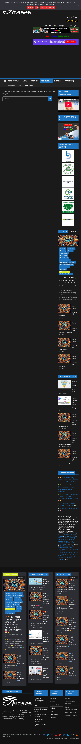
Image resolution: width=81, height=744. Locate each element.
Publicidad (61, 559)
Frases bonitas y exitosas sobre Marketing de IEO (68, 280)
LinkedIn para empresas (65, 557)
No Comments (63, 393)
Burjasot (66, 534)
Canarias (67, 543)
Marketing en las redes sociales (68, 551)
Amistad (14, 593)
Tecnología (45, 81)
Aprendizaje (71, 248)
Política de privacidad (61, 738)
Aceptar (30, 7)
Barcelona (61, 539)
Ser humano (9, 611)
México (60, 544)
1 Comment (66, 428)
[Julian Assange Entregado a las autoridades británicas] (36, 579)
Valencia (73, 533)
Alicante (72, 539)
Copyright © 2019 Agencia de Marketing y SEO (17, 734)
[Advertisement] (40, 63)
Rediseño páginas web (65, 548)
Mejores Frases (64, 267)
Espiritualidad (18, 602)
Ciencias (70, 251)
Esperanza (9, 602)
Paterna (60, 536)
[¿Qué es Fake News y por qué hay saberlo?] (36, 667)
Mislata (60, 534)
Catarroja (72, 538)
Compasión (9, 598)
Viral (25, 81)
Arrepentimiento (18, 595)
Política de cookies (73, 738)
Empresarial (63, 262)
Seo (20, 85)
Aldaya (60, 538)
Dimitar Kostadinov (68, 285)
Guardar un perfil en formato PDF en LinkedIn (46, 636)
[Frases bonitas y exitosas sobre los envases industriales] (65, 432)
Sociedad (63, 274)
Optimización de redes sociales (68, 549)
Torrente (73, 534)
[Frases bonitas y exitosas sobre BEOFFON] (64, 305)
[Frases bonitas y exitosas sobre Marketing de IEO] (68, 236)
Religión (19, 609)
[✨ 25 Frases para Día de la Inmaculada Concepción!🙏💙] (9, 655)
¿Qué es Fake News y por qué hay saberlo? (46, 673)
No (37, 7)
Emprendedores (65, 260)
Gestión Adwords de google (67, 556)
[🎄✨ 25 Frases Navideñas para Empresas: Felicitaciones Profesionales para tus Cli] (14, 580)
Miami (65, 544)
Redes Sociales (13, 81)
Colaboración (54, 714)
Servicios (11, 85)
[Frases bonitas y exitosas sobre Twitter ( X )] (64, 339)
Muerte (19, 606)
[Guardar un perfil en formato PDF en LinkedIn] (36, 631)
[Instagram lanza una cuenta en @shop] (65, 397)
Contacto (29, 85)
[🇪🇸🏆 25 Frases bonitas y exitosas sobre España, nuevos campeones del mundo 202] (36, 611)
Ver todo (73, 231)
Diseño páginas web (66, 546)
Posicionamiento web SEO (67, 554)
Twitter (70, 274)
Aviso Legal (50, 738)
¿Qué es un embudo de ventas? (74, 385)
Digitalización (64, 258)
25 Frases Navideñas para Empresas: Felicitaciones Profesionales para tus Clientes (14, 623)
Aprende (68, 81)
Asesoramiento (55, 705)
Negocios (63, 269)
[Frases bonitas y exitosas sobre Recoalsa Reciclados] (64, 322)
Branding (62, 251)
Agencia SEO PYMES (41, 725)
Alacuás (65, 538)
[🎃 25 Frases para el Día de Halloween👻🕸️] (62, 667)
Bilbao (73, 543)
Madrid (67, 539)
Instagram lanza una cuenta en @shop (74, 403)
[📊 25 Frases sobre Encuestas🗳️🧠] (9, 671)
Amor (20, 593)
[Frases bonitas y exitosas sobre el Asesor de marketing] (65, 414)
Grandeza (16, 604)
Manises (66, 536)
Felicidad (8, 604)
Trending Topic (10, 613)
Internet (34, 81)
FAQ (51, 711)
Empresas (57, 81)
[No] (79, 5)
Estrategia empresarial (66, 264)
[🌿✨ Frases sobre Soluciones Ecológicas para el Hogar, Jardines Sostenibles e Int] (62, 597)
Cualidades (63, 255)
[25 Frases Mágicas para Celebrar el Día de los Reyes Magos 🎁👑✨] (36, 593)
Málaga (60, 541)
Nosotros (53, 699)
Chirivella (73, 536)
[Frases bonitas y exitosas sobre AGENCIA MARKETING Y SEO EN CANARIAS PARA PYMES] (36, 647)
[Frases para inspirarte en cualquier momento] (4, 81)
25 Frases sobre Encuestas (20, 675)
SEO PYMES (6, 736)
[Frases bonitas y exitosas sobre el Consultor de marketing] (65, 450)
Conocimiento (64, 253)
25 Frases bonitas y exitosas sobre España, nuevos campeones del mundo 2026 (68, 480)
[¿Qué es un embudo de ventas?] (65, 381)
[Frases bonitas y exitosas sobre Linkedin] (64, 355)
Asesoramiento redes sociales (68, 552)
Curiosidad (18, 600)
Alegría (8, 593)
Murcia (65, 541)
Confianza (17, 598)
